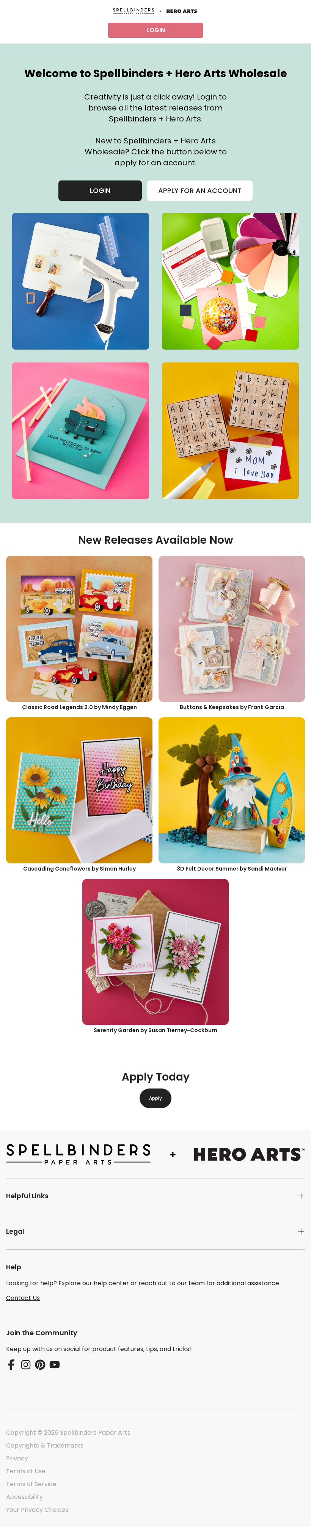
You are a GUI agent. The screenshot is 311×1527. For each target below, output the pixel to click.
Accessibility (24, 1497)
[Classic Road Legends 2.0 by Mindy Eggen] (79, 629)
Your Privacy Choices (37, 1509)
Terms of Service (31, 1484)
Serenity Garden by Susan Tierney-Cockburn (155, 1030)
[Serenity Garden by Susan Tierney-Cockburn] (155, 952)
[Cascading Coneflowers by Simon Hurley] (79, 790)
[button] (155, 1196)
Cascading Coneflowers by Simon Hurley (79, 868)
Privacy (17, 1458)
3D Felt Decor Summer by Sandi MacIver (232, 868)
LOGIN (155, 30)
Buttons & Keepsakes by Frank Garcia (232, 707)
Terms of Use (26, 1471)
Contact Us (23, 1298)
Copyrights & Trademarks (44, 1445)
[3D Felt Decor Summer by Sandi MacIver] (232, 790)
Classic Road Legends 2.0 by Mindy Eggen (79, 707)
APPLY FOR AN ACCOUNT (200, 190)
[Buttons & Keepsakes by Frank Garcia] (232, 629)
